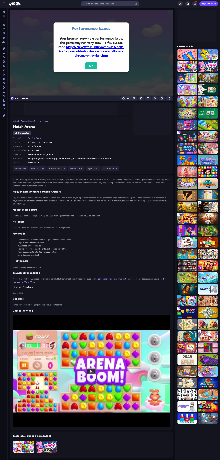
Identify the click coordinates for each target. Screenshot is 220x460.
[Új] (4, 20)
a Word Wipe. (29, 282)
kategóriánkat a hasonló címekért (110, 279)
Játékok (16, 121)
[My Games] (187, 3)
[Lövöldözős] (4, 74)
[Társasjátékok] (4, 100)
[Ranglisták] (4, 42)
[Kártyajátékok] (4, 66)
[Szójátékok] (4, 96)
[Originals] (4, 33)
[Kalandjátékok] (4, 61)
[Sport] (4, 83)
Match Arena (42, 121)
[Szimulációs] (4, 92)
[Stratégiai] (4, 87)
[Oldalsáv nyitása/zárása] (4, 4)
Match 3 (31, 121)
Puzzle (24, 121)
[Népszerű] (4, 25)
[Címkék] (4, 115)
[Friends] (180, 3)
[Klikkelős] (4, 70)
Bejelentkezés (208, 3)
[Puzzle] (4, 79)
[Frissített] (4, 29)
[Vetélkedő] (4, 105)
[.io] (4, 53)
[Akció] (4, 48)
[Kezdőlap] (4, 12)
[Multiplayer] (4, 38)
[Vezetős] (4, 109)
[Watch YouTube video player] (91, 371)
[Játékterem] (4, 57)
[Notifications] (194, 3)
